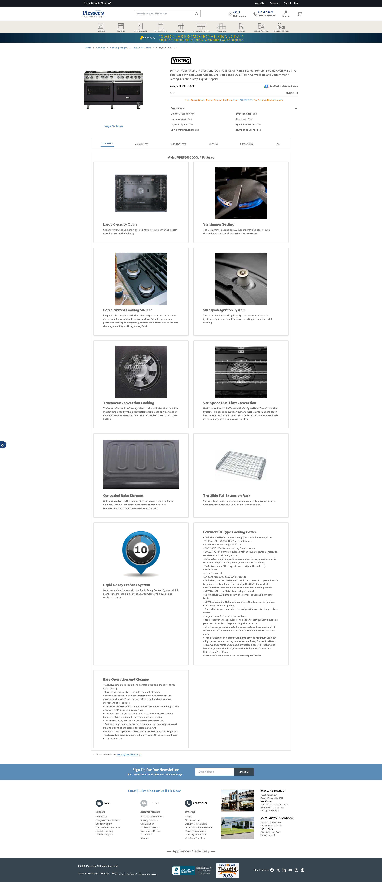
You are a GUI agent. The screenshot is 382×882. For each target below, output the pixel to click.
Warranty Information (196, 835)
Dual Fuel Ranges (142, 48)
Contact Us (101, 817)
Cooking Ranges (118, 48)
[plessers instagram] (296, 870)
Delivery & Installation (196, 824)
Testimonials (146, 835)
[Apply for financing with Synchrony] (191, 38)
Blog (286, 3)
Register (244, 772)
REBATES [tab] (213, 144)
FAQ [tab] (278, 144)
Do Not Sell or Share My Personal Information (138, 874)
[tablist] (191, 144)
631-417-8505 (266, 829)
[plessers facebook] (272, 870)
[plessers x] (278, 870)
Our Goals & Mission (150, 831)
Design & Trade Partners (108, 820)
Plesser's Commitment (151, 817)
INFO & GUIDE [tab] (246, 144)
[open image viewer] (139, 103)
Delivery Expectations (195, 831)
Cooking (100, 48)
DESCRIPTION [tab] (141, 144)
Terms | (88, 873)
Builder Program (104, 824)
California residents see (115, 755)
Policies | (106, 873)
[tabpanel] (191, 451)
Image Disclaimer (113, 126)
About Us (259, 3)
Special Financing (104, 831)
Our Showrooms (193, 820)
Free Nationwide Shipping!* (97, 3)
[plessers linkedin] (284, 870)
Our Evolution (147, 824)
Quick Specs (177, 108)
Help (296, 3)
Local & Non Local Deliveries (199, 827)
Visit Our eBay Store (195, 838)
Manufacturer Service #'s (108, 827)
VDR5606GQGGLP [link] (166, 48)
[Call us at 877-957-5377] (188, 803)
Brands (188, 817)
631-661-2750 (267, 801)
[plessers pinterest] (302, 870)
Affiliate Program (104, 835)
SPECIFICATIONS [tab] (179, 144)
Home (88, 48)
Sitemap (144, 838)
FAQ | (114, 873)
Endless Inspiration (149, 827)
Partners (274, 3)
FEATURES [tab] (107, 143)
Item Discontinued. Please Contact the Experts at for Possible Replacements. (234, 100)
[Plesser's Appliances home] (93, 13)
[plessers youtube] (290, 870)
